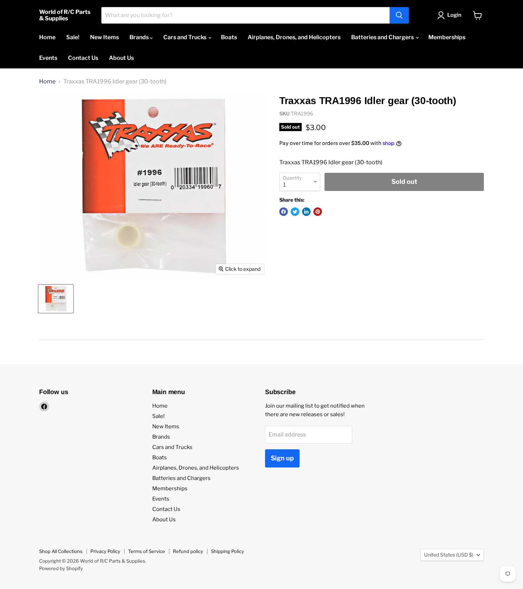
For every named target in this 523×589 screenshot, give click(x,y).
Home (47, 37)
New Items (104, 37)
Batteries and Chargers (383, 37)
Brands (140, 37)
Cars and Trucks (185, 37)
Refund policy (188, 551)
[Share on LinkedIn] (306, 211)
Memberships (446, 37)
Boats (229, 37)
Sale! (72, 37)
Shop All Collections (61, 551)
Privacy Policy (105, 551)
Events (48, 58)
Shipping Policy (227, 551)
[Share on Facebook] (283, 211)
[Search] (399, 15)
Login (454, 15)
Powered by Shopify (61, 568)
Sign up (282, 458)
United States (448, 555)
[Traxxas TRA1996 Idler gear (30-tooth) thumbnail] (55, 299)
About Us (121, 58)
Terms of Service (146, 551)
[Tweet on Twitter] (295, 211)
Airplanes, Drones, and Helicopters (294, 37)
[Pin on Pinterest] (317, 211)
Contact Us (83, 58)
